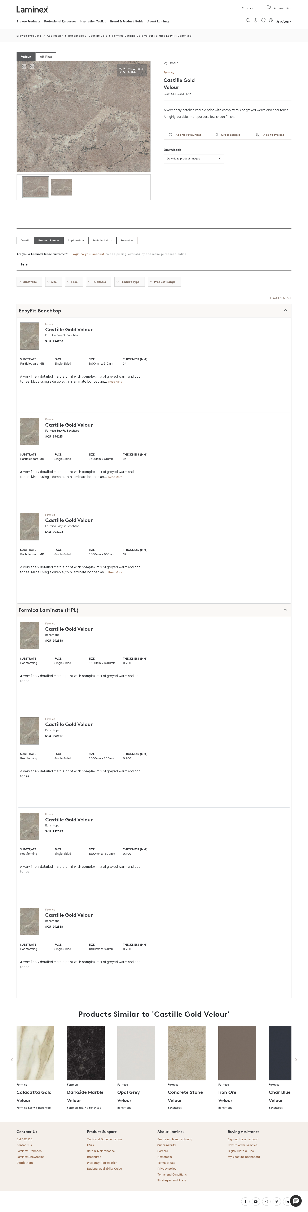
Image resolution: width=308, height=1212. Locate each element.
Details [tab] (25, 240)
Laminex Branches (29, 1151)
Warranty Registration (102, 1163)
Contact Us (24, 1145)
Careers (247, 8)
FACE (58, 359)
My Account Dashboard (244, 1157)
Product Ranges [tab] (48, 240)
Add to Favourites (186, 134)
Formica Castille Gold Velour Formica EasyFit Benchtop (152, 36)
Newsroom (164, 1157)
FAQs (90, 1145)
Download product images (183, 158)
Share (174, 63)
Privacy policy (166, 1168)
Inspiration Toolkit (93, 21)
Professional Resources (60, 21)
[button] (296, 1201)
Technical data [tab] (102, 240)
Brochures (94, 1157)
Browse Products (28, 21)
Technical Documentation (104, 1139)
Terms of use (166, 1163)
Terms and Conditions (172, 1174)
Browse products (29, 36)
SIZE (92, 359)
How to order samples (243, 1145)
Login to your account (88, 254)
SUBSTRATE (28, 359)
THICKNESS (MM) (135, 359)
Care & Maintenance (101, 1151)
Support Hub (281, 8)
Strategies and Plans (171, 1180)
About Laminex (158, 21)
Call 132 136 (24, 1139)
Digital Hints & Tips (241, 1151)
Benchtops (76, 36)
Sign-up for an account (244, 1139)
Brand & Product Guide (126, 21)
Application (55, 36)
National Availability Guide (104, 1168)
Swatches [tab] (127, 240)
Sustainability (166, 1145)
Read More (115, 381)
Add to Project (272, 134)
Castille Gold (98, 36)
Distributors (25, 1163)
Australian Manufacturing (174, 1139)
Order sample (229, 134)
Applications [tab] (76, 240)
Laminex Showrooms (30, 1157)
